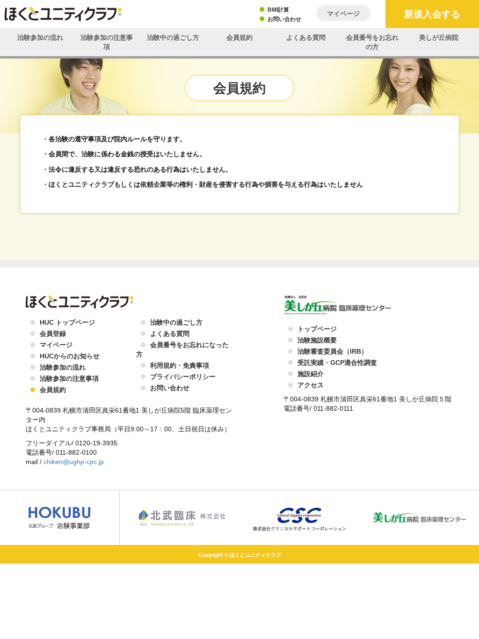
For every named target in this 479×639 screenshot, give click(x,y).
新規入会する (432, 14)
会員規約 (239, 37)
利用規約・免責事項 (179, 365)
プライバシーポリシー (183, 376)
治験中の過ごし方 (173, 37)
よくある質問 (306, 37)
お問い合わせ (284, 19)
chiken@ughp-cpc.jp (74, 461)
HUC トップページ (67, 322)
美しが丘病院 (438, 37)
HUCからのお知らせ (70, 356)
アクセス (311, 385)
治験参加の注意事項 (106, 42)
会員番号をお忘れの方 (372, 42)
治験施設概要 (317, 340)
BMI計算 (278, 10)
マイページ (343, 13)
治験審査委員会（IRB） (333, 351)
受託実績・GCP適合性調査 (337, 362)
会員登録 (53, 333)
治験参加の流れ (40, 37)
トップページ (317, 329)
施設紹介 (311, 374)
